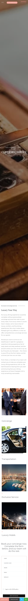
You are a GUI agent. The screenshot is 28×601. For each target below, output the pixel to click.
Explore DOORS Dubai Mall (12, 2)
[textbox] (14, 563)
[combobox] (14, 564)
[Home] (23, 2)
